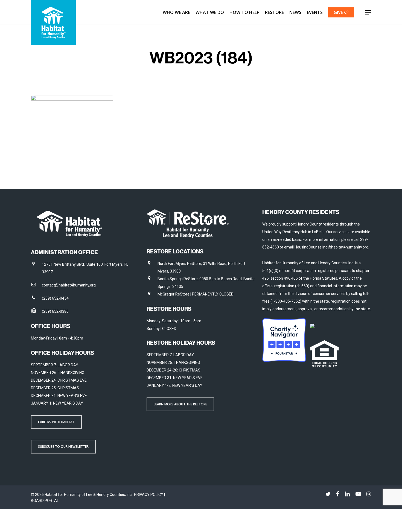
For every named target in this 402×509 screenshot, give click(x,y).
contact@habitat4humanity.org (69, 285)
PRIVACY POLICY (149, 494)
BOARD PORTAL (45, 500)
